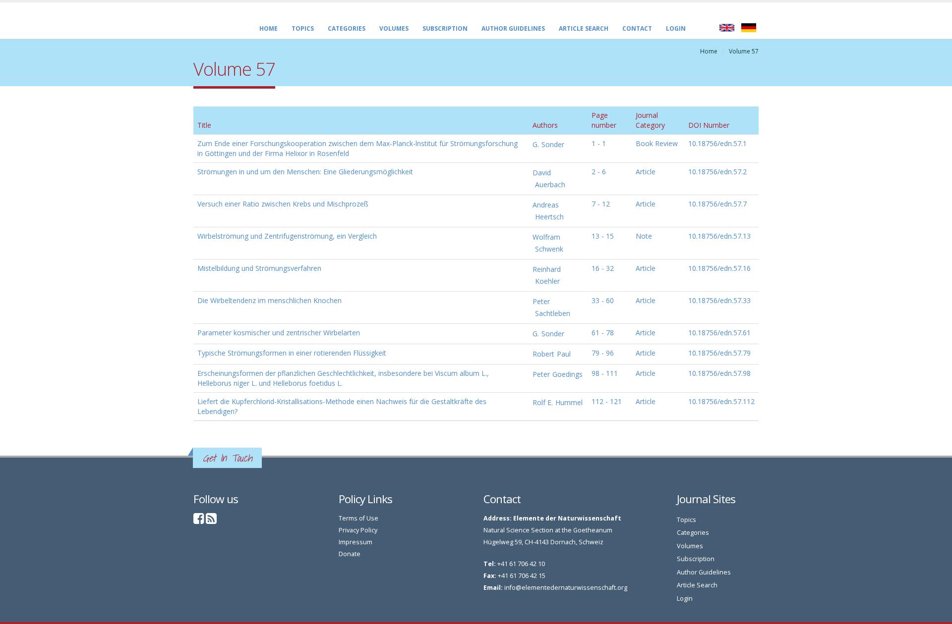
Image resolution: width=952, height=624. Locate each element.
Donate (349, 554)
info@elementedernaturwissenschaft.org (565, 587)
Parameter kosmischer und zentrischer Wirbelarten (278, 332)
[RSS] (211, 521)
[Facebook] (198, 521)
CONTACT (637, 28)
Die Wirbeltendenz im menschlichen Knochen (269, 300)
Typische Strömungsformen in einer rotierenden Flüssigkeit (291, 353)
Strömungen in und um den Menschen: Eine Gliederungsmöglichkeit (305, 171)
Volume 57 (744, 51)
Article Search (583, 28)
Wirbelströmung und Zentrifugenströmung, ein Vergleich (287, 236)
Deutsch (748, 28)
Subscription (445, 28)
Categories (346, 28)
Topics (303, 28)
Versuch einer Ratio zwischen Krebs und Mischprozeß (282, 203)
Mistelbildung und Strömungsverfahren (259, 268)
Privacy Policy (358, 530)
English (726, 28)
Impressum (355, 542)
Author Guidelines (513, 28)
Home (268, 28)
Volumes (394, 28)
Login (676, 28)
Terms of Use (358, 518)
